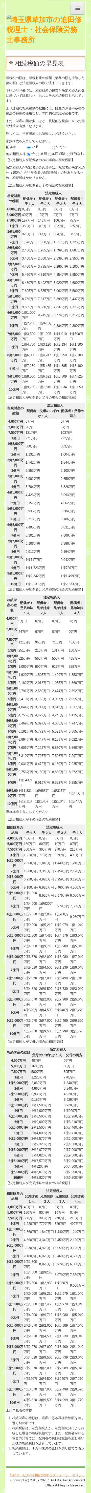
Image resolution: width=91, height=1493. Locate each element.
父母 (43, 153)
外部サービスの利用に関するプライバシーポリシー (47, 1475)
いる (35, 147)
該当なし (77, 153)
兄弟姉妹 (58, 153)
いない (61, 147)
